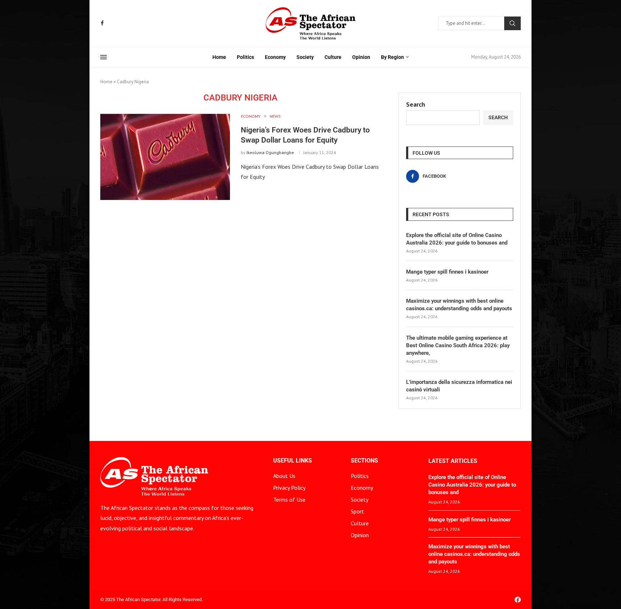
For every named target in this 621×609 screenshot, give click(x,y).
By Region (392, 57)
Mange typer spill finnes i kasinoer (447, 272)
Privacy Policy (289, 488)
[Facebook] (102, 23)
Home (219, 57)
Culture (333, 57)
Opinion (361, 57)
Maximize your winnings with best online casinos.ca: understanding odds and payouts (459, 305)
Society (305, 57)
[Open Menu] (103, 57)
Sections (364, 461)
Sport (357, 511)
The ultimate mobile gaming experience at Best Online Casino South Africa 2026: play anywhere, (458, 345)
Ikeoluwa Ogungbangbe (270, 152)
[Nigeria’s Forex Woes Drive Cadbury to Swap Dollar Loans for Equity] (165, 157)
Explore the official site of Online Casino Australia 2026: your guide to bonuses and (456, 239)
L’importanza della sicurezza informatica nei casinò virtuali (459, 386)
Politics (245, 57)
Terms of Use (289, 499)
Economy (275, 57)
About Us (284, 476)
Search (512, 23)
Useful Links (292, 461)
